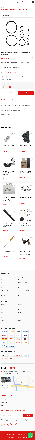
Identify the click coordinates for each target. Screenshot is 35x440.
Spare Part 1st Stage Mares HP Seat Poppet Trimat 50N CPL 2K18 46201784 (9, 199)
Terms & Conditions (22, 434)
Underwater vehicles (22, 295)
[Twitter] (7, 424)
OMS (19, 320)
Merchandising (4, 290)
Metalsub (20, 315)
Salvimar (20, 304)
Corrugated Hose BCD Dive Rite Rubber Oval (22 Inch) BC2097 (9, 225)
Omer (2, 320)
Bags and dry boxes (5, 282)
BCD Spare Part (12, 73)
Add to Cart (10, 92)
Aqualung (20, 317)
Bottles (2, 293)
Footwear (3, 279)
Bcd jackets (3, 287)
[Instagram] (11, 424)
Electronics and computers (24, 287)
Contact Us (4, 402)
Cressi (2, 304)
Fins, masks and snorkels (23, 293)
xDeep (2, 307)
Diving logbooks (22, 277)
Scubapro (20, 309)
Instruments (4, 285)
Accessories (3, 277)
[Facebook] (3, 424)
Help (2, 405)
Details (3, 100)
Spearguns (20, 285)
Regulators (3, 295)
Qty (4, 84)
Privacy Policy (11, 434)
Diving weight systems (23, 282)
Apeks (2, 309)
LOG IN (27, 2)
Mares (24, 73)
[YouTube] (15, 424)
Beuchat (3, 315)
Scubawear (20, 279)
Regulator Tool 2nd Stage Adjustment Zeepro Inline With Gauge (8, 173)
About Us (3, 400)
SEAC (19, 307)
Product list (4, 8)
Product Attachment (25, 100)
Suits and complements (23, 290)
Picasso (3, 317)
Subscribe (28, 415)
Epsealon (3, 312)
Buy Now (25, 92)
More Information (13, 100)
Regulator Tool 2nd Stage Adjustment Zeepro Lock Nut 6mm (8, 251)
